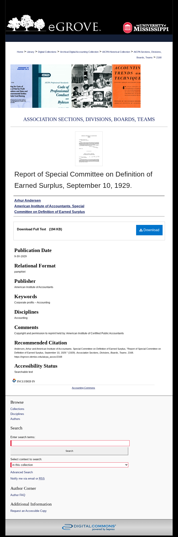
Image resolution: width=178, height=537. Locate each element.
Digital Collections (47, 52)
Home (20, 52)
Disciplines (17, 414)
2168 (159, 57)
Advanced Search (21, 472)
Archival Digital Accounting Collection (79, 52)
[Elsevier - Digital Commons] (89, 527)
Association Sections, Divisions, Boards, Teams (89, 119)
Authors (15, 419)
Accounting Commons (83, 387)
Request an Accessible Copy (28, 510)
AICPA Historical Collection (116, 52)
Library (30, 52)
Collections (17, 409)
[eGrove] (89, 22)
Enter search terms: (22, 437)
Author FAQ (17, 495)
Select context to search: (26, 459)
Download (151, 230)
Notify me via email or (27, 478)
